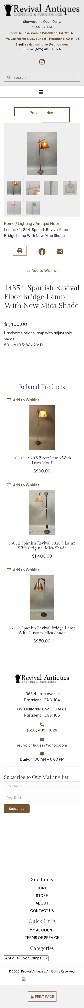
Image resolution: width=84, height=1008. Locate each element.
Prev (34, 112)
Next (50, 112)
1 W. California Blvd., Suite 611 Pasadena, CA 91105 (42, 39)
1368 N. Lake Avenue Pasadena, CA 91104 (42, 33)
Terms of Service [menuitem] (42, 937)
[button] (42, 62)
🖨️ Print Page (42, 997)
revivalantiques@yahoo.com (47, 44)
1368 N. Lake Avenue (42, 693)
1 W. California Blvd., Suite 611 (42, 709)
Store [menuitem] (42, 895)
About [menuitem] (42, 903)
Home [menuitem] (42, 888)
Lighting (25, 223)
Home (9, 223)
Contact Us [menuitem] (42, 910)
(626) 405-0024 (42, 730)
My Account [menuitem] (42, 930)
